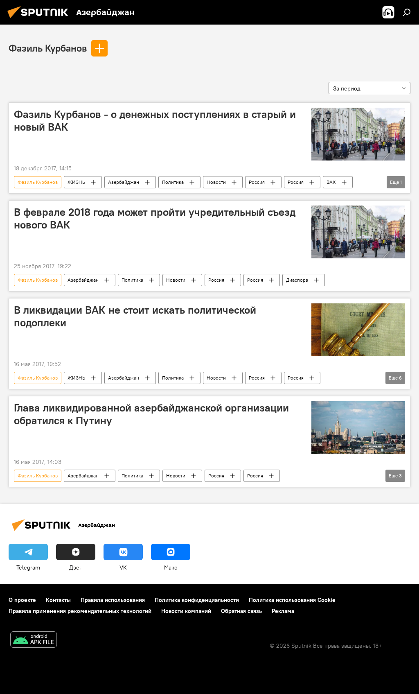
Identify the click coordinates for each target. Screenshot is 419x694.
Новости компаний (186, 611)
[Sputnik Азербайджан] (40, 19)
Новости (216, 182)
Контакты (58, 600)
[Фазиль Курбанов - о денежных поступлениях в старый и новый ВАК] (358, 134)
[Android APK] (33, 640)
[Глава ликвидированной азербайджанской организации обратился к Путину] (358, 427)
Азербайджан (123, 182)
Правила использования (113, 600)
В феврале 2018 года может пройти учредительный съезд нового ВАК (154, 218)
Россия (257, 182)
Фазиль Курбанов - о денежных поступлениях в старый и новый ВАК (155, 120)
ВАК (331, 182)
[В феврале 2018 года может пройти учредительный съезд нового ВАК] (358, 232)
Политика (173, 182)
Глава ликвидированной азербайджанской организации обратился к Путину (151, 414)
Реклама (283, 611)
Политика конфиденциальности (197, 600)
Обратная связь (241, 611)
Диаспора (297, 280)
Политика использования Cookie (292, 600)
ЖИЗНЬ (76, 182)
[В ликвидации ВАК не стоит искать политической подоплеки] (358, 329)
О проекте (22, 600)
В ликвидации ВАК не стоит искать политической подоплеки (135, 316)
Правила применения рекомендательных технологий (80, 611)
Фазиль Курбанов (48, 48)
